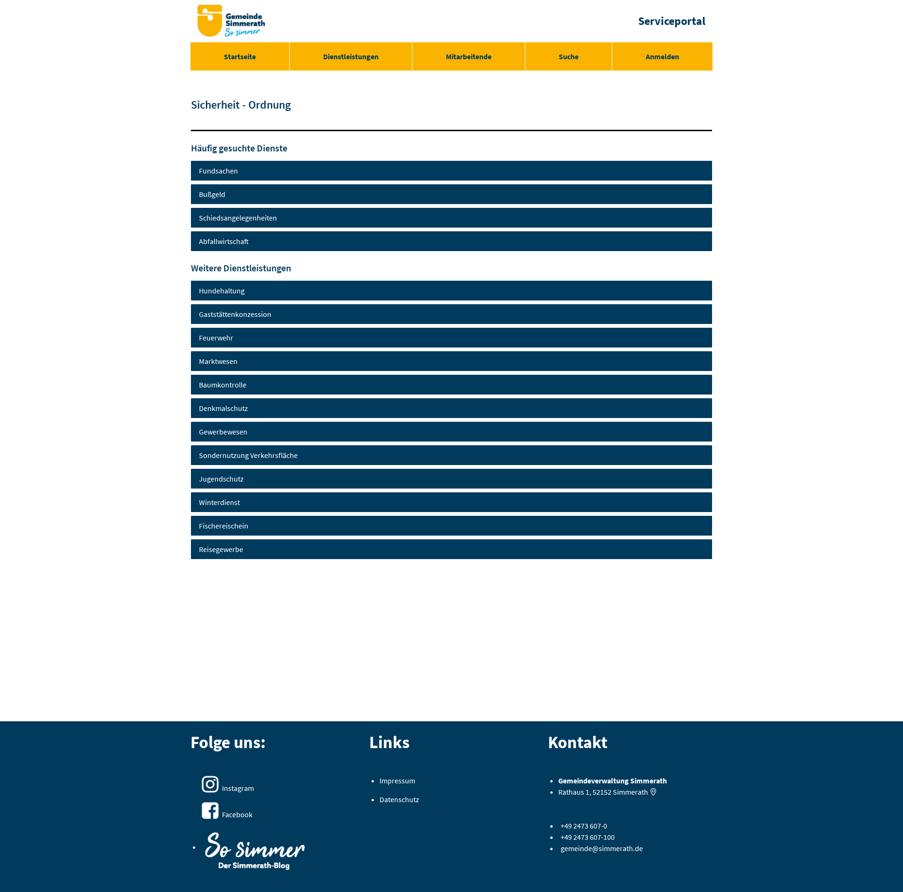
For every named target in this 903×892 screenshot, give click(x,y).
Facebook (237, 814)
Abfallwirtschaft (224, 241)
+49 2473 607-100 (588, 837)
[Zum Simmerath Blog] (255, 848)
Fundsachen (218, 170)
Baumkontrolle (222, 384)
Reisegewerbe (221, 549)
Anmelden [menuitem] (662, 56)
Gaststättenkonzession (235, 314)
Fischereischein (223, 525)
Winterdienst (219, 502)
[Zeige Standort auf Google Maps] (653, 792)
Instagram (238, 788)
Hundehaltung (222, 290)
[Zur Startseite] (231, 21)
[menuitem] (239, 56)
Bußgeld (212, 194)
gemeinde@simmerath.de (602, 848)
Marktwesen (218, 361)
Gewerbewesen (223, 431)
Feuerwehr (216, 337)
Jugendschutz (221, 478)
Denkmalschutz (223, 408)
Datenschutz (399, 799)
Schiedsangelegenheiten (238, 217)
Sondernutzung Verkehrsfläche (248, 455)
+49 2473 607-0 (584, 825)
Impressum (397, 780)
